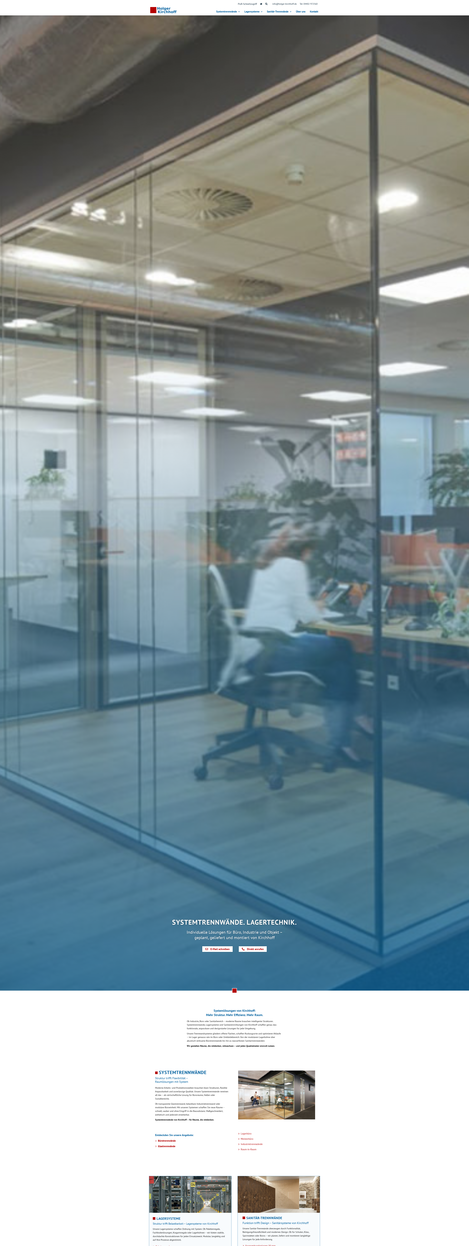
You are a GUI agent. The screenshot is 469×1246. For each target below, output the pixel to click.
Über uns (300, 11)
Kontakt (314, 11)
